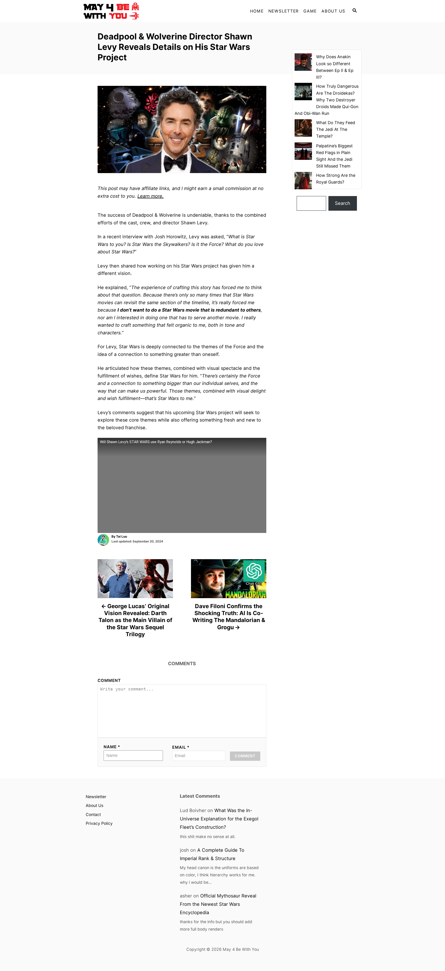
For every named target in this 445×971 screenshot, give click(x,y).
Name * (112, 746)
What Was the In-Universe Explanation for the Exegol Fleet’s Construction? (219, 819)
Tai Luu (121, 536)
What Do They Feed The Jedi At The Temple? (335, 129)
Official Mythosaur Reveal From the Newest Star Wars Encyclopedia (218, 904)
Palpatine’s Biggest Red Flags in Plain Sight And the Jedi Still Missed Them (334, 156)
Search (342, 203)
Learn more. (150, 196)
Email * (181, 747)
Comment (109, 680)
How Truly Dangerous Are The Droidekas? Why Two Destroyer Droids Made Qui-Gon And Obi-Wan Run (327, 100)
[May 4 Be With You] (125, 11)
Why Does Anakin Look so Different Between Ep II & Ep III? (334, 67)
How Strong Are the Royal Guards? (335, 178)
